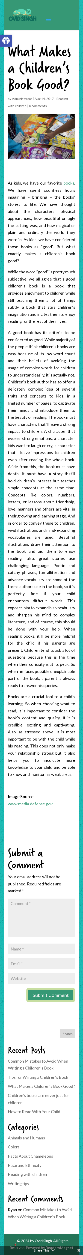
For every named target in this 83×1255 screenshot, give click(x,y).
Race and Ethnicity (25, 1165)
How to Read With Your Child (34, 1111)
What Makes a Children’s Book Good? (41, 1086)
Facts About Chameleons (30, 1156)
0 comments (38, 106)
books (68, 182)
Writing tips (18, 1183)
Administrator (22, 99)
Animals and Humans (26, 1137)
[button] (6, 41)
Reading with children (27, 1174)
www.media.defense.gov (30, 803)
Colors (14, 1146)
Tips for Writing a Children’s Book (38, 1077)
